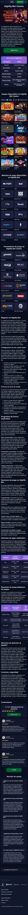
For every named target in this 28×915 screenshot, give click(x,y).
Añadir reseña (14, 714)
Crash (16, 99)
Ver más (14, 769)
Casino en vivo (10, 100)
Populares (3, 99)
